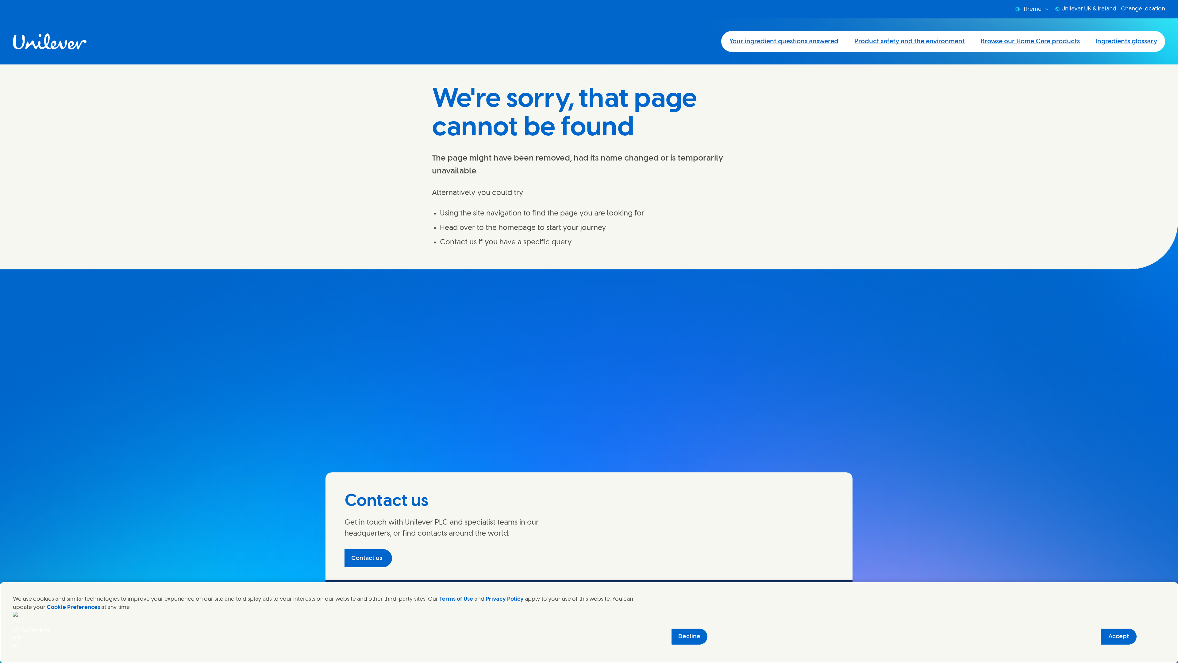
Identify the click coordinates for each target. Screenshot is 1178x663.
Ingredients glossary (1126, 41)
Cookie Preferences (73, 607)
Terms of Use (456, 599)
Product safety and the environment (909, 41)
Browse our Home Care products (1030, 41)
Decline (689, 636)
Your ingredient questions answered (783, 41)
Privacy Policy (505, 599)
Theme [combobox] (1032, 9)
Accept (1118, 636)
